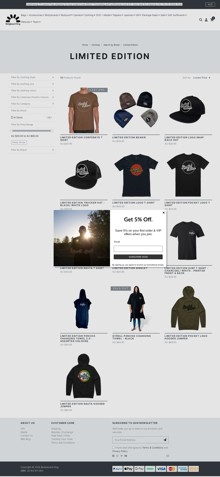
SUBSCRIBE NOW (138, 257)
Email (117, 241)
